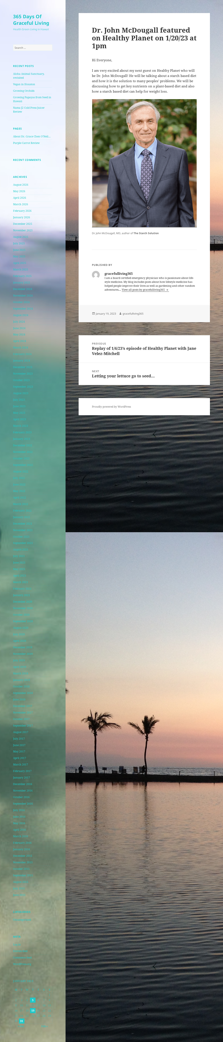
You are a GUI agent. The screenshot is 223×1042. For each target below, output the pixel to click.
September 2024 (23, 308)
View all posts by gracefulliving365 (144, 290)
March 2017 (20, 764)
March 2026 (20, 204)
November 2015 (23, 862)
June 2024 (19, 328)
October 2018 (21, 686)
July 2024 (19, 321)
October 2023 (21, 380)
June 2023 (19, 406)
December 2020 (22, 602)
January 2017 (21, 777)
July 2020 (19, 634)
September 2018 (23, 693)
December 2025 (22, 224)
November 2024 (23, 295)
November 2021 (23, 530)
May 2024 (19, 334)
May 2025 (19, 256)
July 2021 (19, 556)
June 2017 (19, 745)
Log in (17, 944)
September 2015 (23, 875)
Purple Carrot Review (26, 143)
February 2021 (22, 588)
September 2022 (23, 465)
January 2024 (21, 360)
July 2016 (19, 810)
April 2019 (19, 667)
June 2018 (19, 699)
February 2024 (22, 354)
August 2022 (20, 471)
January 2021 (21, 595)
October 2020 (21, 615)
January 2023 (21, 439)
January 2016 (21, 849)
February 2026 (22, 211)
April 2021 (19, 575)
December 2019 (22, 647)
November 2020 (23, 608)
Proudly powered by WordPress (111, 406)
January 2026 (21, 217)
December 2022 (22, 445)
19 (32, 1010)
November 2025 (23, 230)
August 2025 (20, 237)
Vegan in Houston (24, 84)
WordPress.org (22, 964)
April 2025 (19, 263)
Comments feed (22, 957)
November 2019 (23, 654)
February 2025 (22, 276)
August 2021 (20, 549)
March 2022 (20, 504)
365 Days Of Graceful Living (31, 19)
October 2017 (21, 719)
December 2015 (22, 856)
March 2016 (20, 836)
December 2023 (22, 367)
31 (21, 1021)
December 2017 (22, 706)
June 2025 (19, 250)
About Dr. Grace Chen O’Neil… (32, 136)
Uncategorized (22, 920)
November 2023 (23, 373)
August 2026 (20, 185)
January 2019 (21, 680)
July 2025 (19, 243)
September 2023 (23, 386)
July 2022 (19, 478)
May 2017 (19, 751)
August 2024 (20, 315)
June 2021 (19, 562)
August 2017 (20, 732)
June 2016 (19, 817)
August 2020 (20, 628)
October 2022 (21, 458)
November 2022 (23, 452)
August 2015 (20, 882)
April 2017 (19, 758)
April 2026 (19, 198)
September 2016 (23, 803)
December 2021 (22, 523)
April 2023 (19, 419)
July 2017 (19, 738)
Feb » (44, 1026)
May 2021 (19, 569)
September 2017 (23, 725)
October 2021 (21, 537)
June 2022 (19, 484)
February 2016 (22, 843)
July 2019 (19, 660)
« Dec (21, 1026)
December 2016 (22, 784)
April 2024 (19, 341)
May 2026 (19, 191)
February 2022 (22, 510)
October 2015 (21, 869)
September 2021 (23, 543)
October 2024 (21, 302)
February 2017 (22, 771)
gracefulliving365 (133, 313)
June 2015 (19, 895)
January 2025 (21, 282)
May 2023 (19, 413)
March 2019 (20, 673)
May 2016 (19, 823)
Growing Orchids (23, 91)
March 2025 (20, 269)
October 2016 (21, 797)
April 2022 (19, 497)
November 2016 (23, 790)
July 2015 (19, 888)
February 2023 (22, 432)
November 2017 (23, 712)
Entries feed (20, 951)
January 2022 (21, 517)
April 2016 (19, 830)
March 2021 (20, 582)
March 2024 (20, 347)
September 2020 (23, 621)
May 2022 (19, 491)
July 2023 (19, 400)
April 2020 (19, 641)
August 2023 (20, 393)
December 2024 (22, 289)
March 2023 (20, 426)
